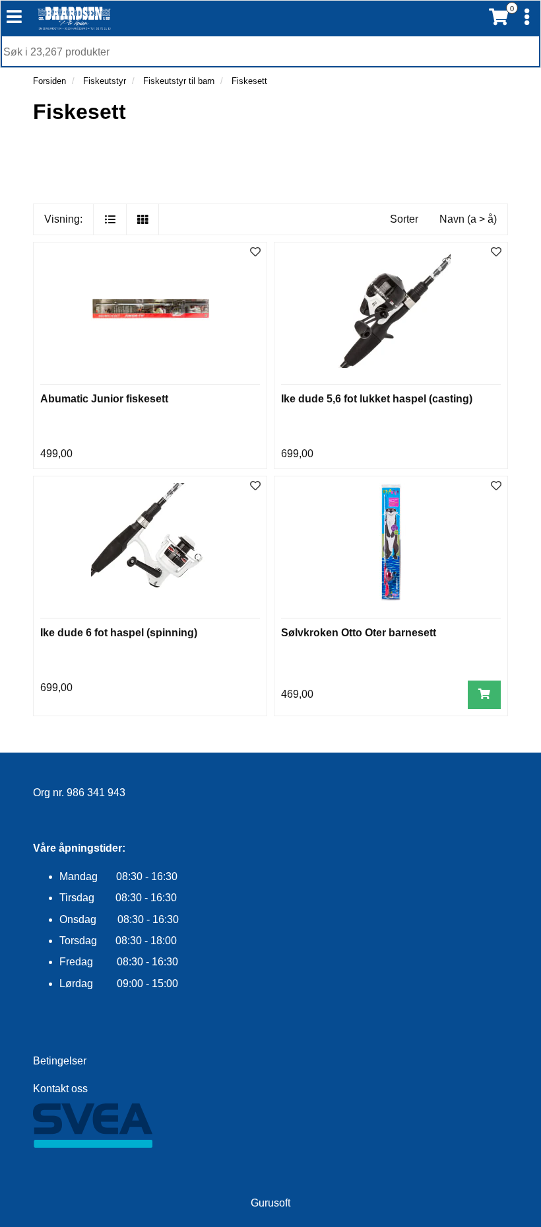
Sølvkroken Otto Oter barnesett (358, 632)
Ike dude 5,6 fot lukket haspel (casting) (376, 398)
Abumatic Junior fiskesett (104, 398)
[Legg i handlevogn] (484, 695)
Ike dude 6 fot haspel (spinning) (118, 632)
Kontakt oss (60, 1088)
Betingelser (59, 1060)
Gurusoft (270, 1202)
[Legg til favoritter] (255, 253)
